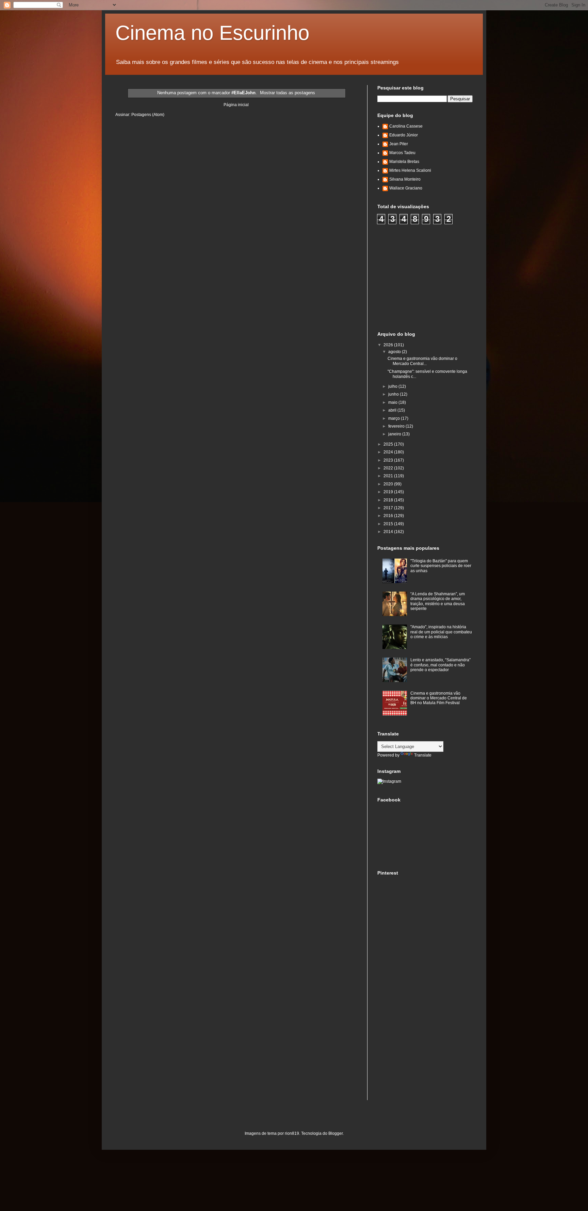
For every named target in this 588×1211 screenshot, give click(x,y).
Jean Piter (398, 144)
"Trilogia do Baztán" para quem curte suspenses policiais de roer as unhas (440, 566)
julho (393, 386)
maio (393, 402)
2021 (388, 476)
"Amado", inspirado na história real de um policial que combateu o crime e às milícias (441, 632)
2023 (388, 460)
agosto (395, 351)
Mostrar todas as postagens (287, 92)
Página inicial (236, 104)
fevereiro (397, 426)
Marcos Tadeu (402, 152)
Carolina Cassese (406, 126)
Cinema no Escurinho (212, 32)
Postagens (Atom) (147, 114)
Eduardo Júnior (403, 135)
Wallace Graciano (405, 188)
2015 (388, 523)
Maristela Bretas (404, 161)
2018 (388, 500)
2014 (388, 531)
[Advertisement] (428, 276)
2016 (388, 515)
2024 (388, 452)
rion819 (292, 1133)
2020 (388, 484)
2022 (388, 468)
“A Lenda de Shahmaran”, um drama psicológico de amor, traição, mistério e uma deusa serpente (437, 601)
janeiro (395, 434)
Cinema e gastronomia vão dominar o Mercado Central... (422, 361)
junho (394, 394)
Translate (422, 755)
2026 (388, 345)
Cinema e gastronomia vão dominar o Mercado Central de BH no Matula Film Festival (438, 698)
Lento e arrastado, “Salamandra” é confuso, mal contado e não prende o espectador (440, 665)
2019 (388, 492)
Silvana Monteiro (405, 179)
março (394, 418)
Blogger (335, 1133)
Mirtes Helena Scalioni (410, 170)
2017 (388, 507)
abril (392, 410)
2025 (388, 444)
